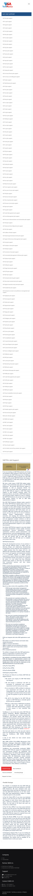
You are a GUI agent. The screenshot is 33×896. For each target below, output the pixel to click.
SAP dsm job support (8, 261)
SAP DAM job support (8, 265)
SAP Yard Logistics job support (10, 187)
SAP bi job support (7, 80)
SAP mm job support (7, 31)
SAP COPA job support (8, 380)
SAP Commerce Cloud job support (11, 252)
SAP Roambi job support (8, 328)
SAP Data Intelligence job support (11, 350)
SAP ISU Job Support (8, 425)
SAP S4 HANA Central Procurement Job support (14, 448)
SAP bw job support (7, 96)
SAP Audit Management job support (11, 213)
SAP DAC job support (8, 451)
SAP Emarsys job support (9, 315)
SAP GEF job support (8, 274)
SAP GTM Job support (8, 435)
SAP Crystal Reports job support (10, 344)
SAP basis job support (8, 54)
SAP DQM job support (8, 354)
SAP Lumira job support (8, 360)
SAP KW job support (7, 396)
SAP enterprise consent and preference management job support (16, 291)
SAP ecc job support (7, 177)
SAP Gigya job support (8, 312)
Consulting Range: (18, 772)
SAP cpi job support (7, 148)
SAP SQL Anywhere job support (10, 200)
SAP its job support (7, 135)
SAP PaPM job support (8, 441)
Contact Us (6, 877)
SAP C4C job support (7, 428)
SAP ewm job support (8, 63)
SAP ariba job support (8, 164)
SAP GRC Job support (8, 432)
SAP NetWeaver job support (9, 83)
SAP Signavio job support (9, 305)
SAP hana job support (8, 50)
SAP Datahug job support (9, 334)
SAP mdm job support (8, 141)
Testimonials (5, 859)
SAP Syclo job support (8, 324)
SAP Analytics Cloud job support (10, 245)
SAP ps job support (7, 57)
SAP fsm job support (7, 154)
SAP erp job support (7, 157)
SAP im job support (7, 112)
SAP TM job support (7, 193)
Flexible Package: (6, 768)
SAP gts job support (7, 161)
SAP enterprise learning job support (11, 278)
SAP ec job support (7, 105)
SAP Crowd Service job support (10, 341)
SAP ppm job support (8, 206)
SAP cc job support (7, 144)
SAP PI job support (7, 402)
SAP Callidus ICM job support (9, 232)
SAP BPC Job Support (8, 422)
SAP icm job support (7, 138)
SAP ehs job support (7, 34)
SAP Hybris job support (8, 302)
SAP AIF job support (7, 229)
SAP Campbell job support (9, 337)
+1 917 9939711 (8, 884)
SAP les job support (7, 99)
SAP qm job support (7, 47)
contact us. (27, 728)
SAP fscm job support (8, 115)
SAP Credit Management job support (11, 376)
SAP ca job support (7, 128)
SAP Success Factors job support (10, 190)
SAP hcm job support (8, 67)
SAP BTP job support (8, 406)
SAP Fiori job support (8, 174)
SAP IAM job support (8, 248)
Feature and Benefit (7, 772)
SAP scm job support (8, 125)
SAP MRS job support (8, 389)
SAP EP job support (7, 399)
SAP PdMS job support (8, 373)
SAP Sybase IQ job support (9, 258)
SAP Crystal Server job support (10, 347)
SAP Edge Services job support (10, 268)
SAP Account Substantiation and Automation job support (16, 219)
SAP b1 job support (7, 170)
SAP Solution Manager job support (11, 370)
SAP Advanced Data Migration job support (13, 226)
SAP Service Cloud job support (10, 196)
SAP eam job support (8, 167)
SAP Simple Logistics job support (10, 409)
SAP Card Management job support (11, 216)
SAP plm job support (7, 41)
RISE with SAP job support (9, 415)
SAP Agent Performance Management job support (15, 239)
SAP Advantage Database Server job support (13, 235)
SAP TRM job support (8, 386)
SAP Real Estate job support (9, 183)
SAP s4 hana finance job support (10, 73)
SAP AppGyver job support (9, 295)
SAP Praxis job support (8, 308)
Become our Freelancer (7, 866)
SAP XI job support (7, 86)
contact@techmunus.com (10, 874)
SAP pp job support (7, 24)
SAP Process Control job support (10, 203)
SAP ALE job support (7, 383)
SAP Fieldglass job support (9, 318)
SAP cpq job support (7, 209)
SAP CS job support (7, 122)
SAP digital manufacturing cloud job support (13, 284)
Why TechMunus (17, 768)
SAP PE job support (7, 151)
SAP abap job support (8, 70)
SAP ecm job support (8, 180)
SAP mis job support (7, 89)
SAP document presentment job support (12, 281)
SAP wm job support (7, 92)
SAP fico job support (7, 18)
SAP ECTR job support (8, 271)
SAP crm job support (7, 102)
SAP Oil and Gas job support (9, 412)
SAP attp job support (8, 242)
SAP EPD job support (8, 357)
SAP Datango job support (9, 299)
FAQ (3, 858)
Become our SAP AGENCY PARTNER (10, 867)
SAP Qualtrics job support (9, 321)
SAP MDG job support (8, 367)
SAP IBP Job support (7, 438)
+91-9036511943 (8, 876)
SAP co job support (7, 21)
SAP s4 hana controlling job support (11, 76)
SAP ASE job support (8, 222)
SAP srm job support (7, 37)
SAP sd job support (7, 28)
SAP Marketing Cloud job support (10, 363)
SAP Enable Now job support (9, 287)
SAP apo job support (7, 60)
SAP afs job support (7, 131)
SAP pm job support (7, 44)
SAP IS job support (7, 109)
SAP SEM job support (8, 118)
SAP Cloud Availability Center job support (12, 393)
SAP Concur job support (8, 331)
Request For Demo (6, 776)
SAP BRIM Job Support (8, 419)
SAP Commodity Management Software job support (15, 255)
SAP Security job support (8, 445)
